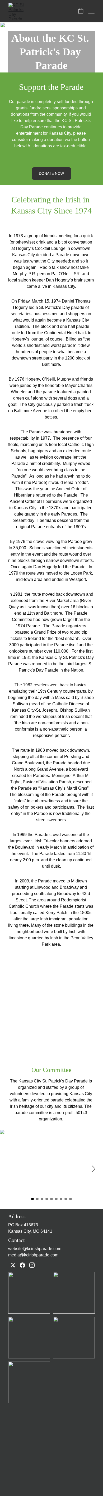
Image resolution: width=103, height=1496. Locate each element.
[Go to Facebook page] (22, 1265)
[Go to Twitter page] (13, 1265)
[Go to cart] (80, 11)
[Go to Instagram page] (32, 1265)
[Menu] (91, 11)
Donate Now (51, 173)
